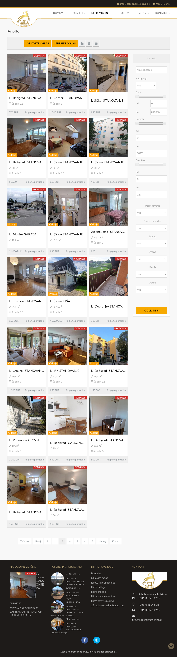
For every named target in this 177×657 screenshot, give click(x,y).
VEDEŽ (143, 12)
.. (116, 651)
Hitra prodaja (98, 591)
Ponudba (96, 573)
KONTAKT (161, 12)
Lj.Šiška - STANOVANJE (107, 100)
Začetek (24, 541)
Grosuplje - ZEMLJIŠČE (77, 587)
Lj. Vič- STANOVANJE (65, 370)
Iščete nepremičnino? (103, 582)
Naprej (102, 541)
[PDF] (82, 43)
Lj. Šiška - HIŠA (60, 301)
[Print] (89, 43)
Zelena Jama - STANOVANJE (108, 232)
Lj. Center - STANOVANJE (67, 98)
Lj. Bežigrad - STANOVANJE (26, 98)
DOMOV (58, 12)
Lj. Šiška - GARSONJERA (40, 581)
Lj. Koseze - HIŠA (74, 573)
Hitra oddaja (98, 587)
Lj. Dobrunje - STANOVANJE (108, 306)
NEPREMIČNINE (100, 12)
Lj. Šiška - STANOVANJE (66, 162)
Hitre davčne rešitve (102, 600)
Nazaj (38, 541)
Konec (115, 541)
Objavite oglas (99, 577)
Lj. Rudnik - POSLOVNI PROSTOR (26, 440)
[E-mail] (96, 43)
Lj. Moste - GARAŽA (22, 234)
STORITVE (124, 12)
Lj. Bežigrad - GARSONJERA (67, 443)
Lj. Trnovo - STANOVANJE (26, 301)
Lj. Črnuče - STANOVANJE (26, 370)
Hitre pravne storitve (103, 596)
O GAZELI (77, 12)
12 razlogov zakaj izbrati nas (107, 605)
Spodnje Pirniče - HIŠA (77, 601)
